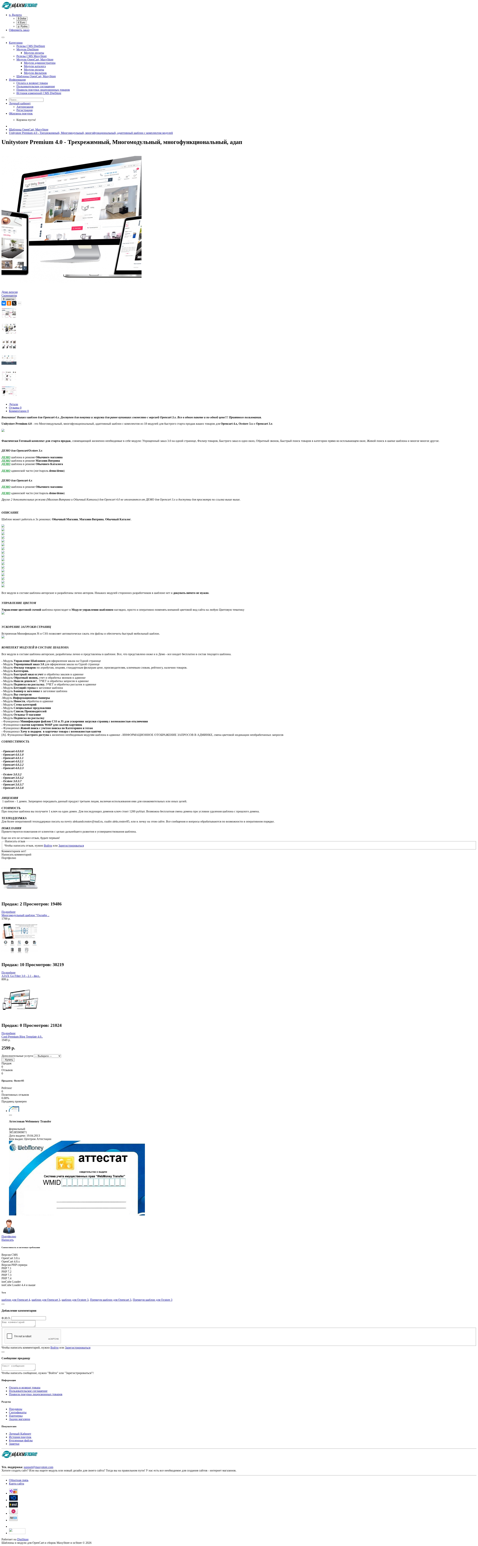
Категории (16, 42)
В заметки (8, 299)
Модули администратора (39, 62)
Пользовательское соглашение (35, 86)
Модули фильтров (35, 73)
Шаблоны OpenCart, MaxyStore (36, 76)
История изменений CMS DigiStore (38, 93)
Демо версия (9, 292)
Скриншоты (9, 295)
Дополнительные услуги (17, 1055)
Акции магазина (19, 1419)
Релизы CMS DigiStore (30, 46)
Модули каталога (35, 66)
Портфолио (8, 1236)
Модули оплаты (34, 52)
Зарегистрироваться (71, 845)
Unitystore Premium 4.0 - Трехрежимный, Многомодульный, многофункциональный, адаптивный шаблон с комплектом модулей (91, 132)
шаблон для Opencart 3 (46, 1299)
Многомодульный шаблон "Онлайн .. (25, 915)
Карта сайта (16, 1483)
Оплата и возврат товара (32, 83)
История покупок (20, 1437)
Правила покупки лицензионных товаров (43, 89)
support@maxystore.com (38, 1467)
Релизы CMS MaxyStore (31, 56)
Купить (8, 1059)
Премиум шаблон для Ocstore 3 (152, 1299)
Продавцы (15, 1409)
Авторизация (24, 106)
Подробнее (8, 911)
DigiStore (23, 1539)
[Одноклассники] (9, 303)
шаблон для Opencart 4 (15, 1299)
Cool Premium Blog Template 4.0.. (22, 1036)
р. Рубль (23, 26)
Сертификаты (18, 1412)
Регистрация (24, 110)
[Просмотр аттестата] (77, 1214)
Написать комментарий (16, 854)
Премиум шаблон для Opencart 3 (110, 1299)
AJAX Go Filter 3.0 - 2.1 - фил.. (20, 976)
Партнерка (16, 1415)
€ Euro (21, 22)
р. (15, 14)
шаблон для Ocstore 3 (75, 1299)
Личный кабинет (20, 103)
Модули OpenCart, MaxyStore (34, 59)
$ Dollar (22, 18)
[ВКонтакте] (3, 303)
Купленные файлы (21, 1440)
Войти (48, 845)
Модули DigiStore (27, 49)
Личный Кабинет (20, 1433)
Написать (7, 1239)
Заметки (14, 1443)
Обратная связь (18, 1480)
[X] (14, 303)
